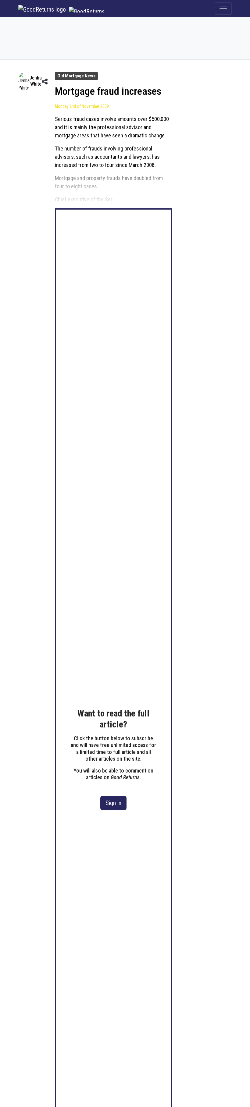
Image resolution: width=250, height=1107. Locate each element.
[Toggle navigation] (223, 8)
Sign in (113, 803)
